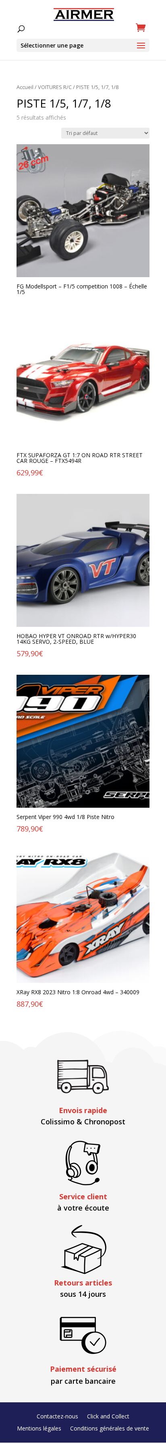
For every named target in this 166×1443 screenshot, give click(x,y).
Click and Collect (108, 1417)
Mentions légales (39, 1429)
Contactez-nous (57, 1417)
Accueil (25, 87)
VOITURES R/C (55, 87)
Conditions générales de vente (109, 1429)
